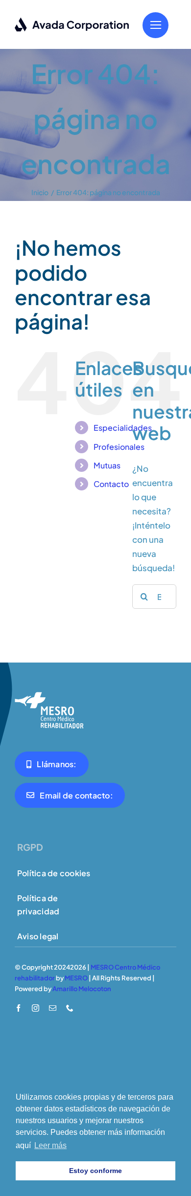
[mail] (52, 1008)
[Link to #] (155, 25)
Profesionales (119, 447)
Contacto (111, 484)
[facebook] (18, 1008)
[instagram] (35, 1008)
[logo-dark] (72, 21)
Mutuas (107, 465)
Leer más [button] (50, 1145)
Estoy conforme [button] (95, 1170)
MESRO (76, 978)
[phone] (69, 1008)
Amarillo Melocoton (81, 989)
